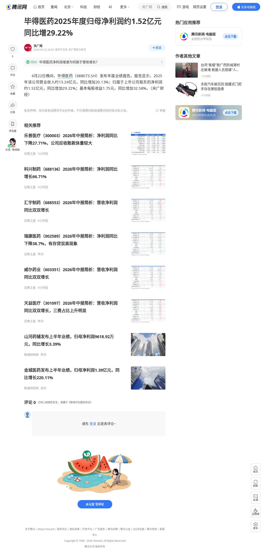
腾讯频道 (152, 529)
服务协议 (62, 529)
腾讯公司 (90, 546)
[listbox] (94, 256)
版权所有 (100, 546)
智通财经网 (31, 354)
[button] (230, 36)
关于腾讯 (30, 529)
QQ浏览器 (138, 529)
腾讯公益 (125, 529)
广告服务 (100, 529)
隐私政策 (75, 529)
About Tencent (46, 529)
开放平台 (87, 529)
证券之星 (30, 153)
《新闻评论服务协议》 (80, 402)
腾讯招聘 (113, 529)
